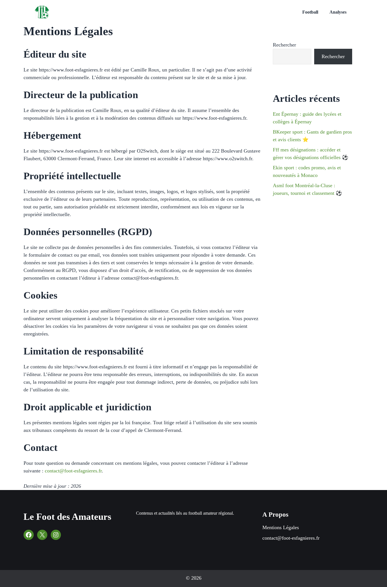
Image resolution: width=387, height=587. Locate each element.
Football (310, 12)
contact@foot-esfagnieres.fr (73, 471)
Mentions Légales (280, 527)
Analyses (337, 12)
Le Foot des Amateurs (67, 517)
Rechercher (284, 45)
